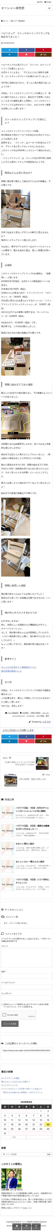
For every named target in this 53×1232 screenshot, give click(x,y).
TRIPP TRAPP (35, 713)
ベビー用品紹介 (19, 21)
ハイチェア (30, 716)
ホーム (5, 21)
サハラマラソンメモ (9, 1085)
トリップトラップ (18, 716)
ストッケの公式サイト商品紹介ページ (18, 667)
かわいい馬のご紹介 (25, 843)
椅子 (47, 716)
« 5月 (14, 1137)
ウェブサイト (6, 993)
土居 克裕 (46, 722)
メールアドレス (8, 982)
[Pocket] (26, 55)
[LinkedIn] (9, 55)
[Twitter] (9, 50)
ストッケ (45, 713)
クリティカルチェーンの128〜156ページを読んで (21, 1089)
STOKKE (25, 713)
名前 (3, 971)
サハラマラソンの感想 (10, 1078)
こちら (29, 1208)
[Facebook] (26, 50)
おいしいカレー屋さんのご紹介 (30, 861)
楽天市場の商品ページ (11, 671)
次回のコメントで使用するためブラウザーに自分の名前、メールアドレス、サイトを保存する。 (26, 1005)
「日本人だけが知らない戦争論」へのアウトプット (22, 1092)
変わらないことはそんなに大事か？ (15, 1082)
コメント (4, 946)
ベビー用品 (40, 716)
